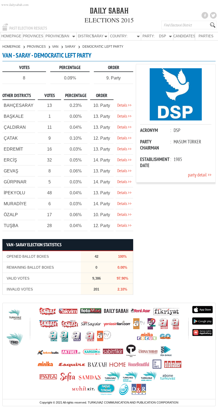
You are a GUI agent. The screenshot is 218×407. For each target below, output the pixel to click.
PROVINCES (33, 36)
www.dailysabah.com (14, 4)
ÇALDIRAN (15, 127)
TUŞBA (11, 225)
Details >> (124, 105)
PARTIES (206, 36)
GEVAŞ (11, 171)
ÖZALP (11, 214)
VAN (55, 47)
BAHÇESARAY (18, 105)
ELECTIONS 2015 (109, 20)
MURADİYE (15, 204)
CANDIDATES (184, 36)
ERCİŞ (10, 160)
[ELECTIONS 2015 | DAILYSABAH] (109, 12)
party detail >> (199, 175)
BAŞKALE (14, 116)
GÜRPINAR (15, 182)
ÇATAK (11, 138)
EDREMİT (13, 149)
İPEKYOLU (14, 193)
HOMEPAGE (11, 36)
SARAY (70, 47)
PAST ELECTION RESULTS (28, 28)
